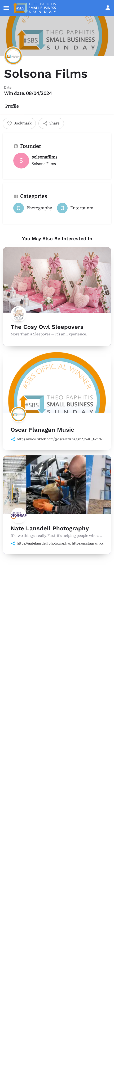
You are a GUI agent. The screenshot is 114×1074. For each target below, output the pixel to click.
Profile (12, 106)
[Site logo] (35, 8)
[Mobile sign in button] (107, 7)
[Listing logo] (13, 55)
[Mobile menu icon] (6, 8)
